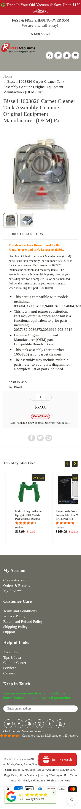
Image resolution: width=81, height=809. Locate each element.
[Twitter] (8, 723)
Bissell (18, 387)
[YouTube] (60, 723)
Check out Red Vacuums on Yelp (23, 731)
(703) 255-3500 (42, 34)
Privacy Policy (14, 616)
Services (9, 668)
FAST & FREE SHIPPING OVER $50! (40, 20)
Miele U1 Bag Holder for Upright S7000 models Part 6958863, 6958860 (20, 515)
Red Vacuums (22, 759)
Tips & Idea (12, 657)
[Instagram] (39, 723)
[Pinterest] (29, 723)
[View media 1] (10, 220)
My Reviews (12, 591)
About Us (10, 652)
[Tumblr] (50, 723)
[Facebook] (18, 723)
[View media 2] (27, 220)
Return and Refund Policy (23, 622)
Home (7, 76)
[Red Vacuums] (11, 802)
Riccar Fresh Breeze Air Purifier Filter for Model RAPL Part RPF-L (60, 515)
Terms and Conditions (20, 611)
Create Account (15, 580)
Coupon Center (14, 663)
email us (43, 422)
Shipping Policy (15, 627)
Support (9, 632)
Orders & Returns (16, 586)
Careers (9, 673)
